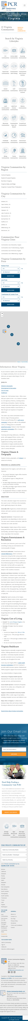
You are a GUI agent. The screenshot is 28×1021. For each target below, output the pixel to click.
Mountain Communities (5, 124)
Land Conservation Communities (5, 107)
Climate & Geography (7, 386)
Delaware (3, 873)
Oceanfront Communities (22, 124)
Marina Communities (22, 107)
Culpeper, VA (4, 210)
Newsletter (4, 934)
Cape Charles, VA (5, 204)
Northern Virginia (6, 181)
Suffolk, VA (4, 224)
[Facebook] (9, 972)
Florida (3, 876)
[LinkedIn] (14, 972)
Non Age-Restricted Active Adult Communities (21, 834)
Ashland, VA (4, 201)
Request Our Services (11, 812)
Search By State (7, 866)
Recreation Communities (14, 141)
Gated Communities (5, 89)
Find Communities (4, 915)
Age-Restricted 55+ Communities (14, 831)
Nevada (3, 884)
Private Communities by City (12, 864)
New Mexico (4, 889)
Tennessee (4, 898)
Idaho (2, 880)
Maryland (3, 882)
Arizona (3, 869)
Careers (13, 927)
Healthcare (4, 392)
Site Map (13, 918)
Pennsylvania (4, 893)
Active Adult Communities (14, 57)
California (3, 871)
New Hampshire (5, 887)
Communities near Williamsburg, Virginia (11, 253)
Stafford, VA (4, 221)
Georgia (3, 878)
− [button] (2, 316)
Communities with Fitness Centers (22, 73)
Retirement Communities (22, 141)
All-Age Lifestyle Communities (6, 833)
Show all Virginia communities (22, 29)
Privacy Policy (14, 921)
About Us (13, 914)
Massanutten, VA (5, 216)
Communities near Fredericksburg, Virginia (12, 247)
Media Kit (3, 947)
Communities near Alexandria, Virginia (11, 245)
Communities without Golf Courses (22, 90)
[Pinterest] (12, 972)
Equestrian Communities (5, 72)
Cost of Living (4, 390)
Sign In (3, 944)
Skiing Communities (5, 157)
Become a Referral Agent (7, 949)
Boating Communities (22, 57)
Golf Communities (14, 89)
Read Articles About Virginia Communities (12, 711)
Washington (4, 906)
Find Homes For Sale (4, 919)
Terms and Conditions (16, 925)
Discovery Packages (3, 923)
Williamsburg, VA (5, 227)
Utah (2, 902)
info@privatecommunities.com (16, 970)
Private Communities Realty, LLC (16, 991)
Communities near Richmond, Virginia (11, 250)
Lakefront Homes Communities (14, 107)
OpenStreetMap (25, 361)
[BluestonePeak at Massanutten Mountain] (4, 331)
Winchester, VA (5, 230)
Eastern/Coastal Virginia (8, 178)
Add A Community (6, 942)
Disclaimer (13, 923)
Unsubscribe (4, 936)
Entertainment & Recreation (8, 388)
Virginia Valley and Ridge (8, 184)
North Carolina (5, 891)
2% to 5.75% (21, 632)
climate (21, 458)
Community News (4, 931)
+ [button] (2, 313)
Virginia (3, 904)
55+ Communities (5, 54)
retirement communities (7, 429)
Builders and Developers (4, 927)
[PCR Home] (4, 961)
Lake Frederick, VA (6, 213)
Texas (2, 900)
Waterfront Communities (22, 157)
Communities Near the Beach (14, 125)
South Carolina (5, 895)
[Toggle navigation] (24, 5)
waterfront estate (6, 427)
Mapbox (19, 361)
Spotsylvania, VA (5, 219)
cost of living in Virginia (16, 622)
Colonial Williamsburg (6, 554)
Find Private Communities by (13, 845)
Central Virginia (5, 175)
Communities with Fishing (14, 72)
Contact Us (14, 916)
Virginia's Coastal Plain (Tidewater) (11, 187)
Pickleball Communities (5, 141)
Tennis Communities (14, 157)
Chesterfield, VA (5, 207)
